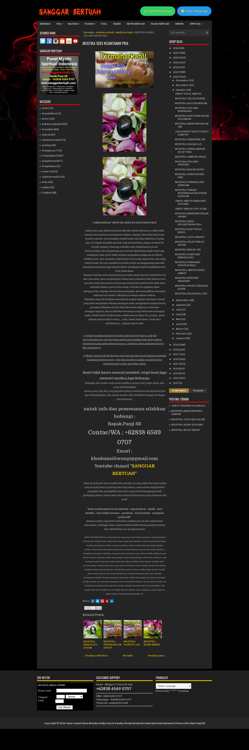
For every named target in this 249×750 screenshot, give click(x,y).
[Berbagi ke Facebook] (96, 608)
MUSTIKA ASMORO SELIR (190, 156)
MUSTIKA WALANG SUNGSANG (186, 109)
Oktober (181, 90)
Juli (178, 309)
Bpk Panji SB (197, 723)
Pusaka (90, 23)
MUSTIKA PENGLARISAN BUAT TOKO (190, 150)
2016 (176, 359)
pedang (46, 145)
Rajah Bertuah (160, 23)
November (182, 85)
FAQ (60, 23)
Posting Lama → (157, 655)
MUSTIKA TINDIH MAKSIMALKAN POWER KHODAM (191, 193)
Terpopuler (198, 390)
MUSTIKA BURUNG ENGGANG (186, 279)
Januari (180, 338)
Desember (182, 80)
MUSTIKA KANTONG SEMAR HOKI (187, 256)
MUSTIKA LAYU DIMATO (190, 237)
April (179, 324)
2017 (176, 354)
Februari (181, 333)
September (183, 300)
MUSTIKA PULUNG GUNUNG (186, 163)
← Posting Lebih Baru (95, 655)
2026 (176, 48)
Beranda (45, 23)
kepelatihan (49, 113)
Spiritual (196, 23)
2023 (176, 62)
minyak (46, 134)
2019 (176, 344)
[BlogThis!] (89, 608)
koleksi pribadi (105, 32)
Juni (179, 314)
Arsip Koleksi (179, 390)
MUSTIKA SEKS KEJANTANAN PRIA (105, 43)
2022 (176, 67)
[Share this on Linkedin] (112, 601)
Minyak (179, 23)
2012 (176, 378)
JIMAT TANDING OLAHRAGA (188, 405)
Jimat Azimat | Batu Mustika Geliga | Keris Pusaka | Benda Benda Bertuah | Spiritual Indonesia (120, 723)
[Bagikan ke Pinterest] (100, 608)
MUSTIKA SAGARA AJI (188, 144)
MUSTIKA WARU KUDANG (187, 424)
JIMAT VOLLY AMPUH (188, 93)
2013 (176, 373)
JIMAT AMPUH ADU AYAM (191, 208)
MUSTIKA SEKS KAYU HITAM (90, 644)
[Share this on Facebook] (93, 601)
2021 (176, 72)
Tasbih (117, 23)
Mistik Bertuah (136, 23)
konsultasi (48, 129)
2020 (176, 76)
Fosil (104, 23)
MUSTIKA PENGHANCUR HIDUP (112, 644)
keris (45, 118)
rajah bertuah (50, 176)
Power (46, 171)
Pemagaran (48, 150)
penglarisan (49, 161)
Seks (45, 182)
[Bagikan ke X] (93, 608)
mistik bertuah (124, 32)
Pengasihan (48, 155)
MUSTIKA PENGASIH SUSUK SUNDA (187, 264)
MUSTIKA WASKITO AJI (132, 643)
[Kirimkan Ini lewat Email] (86, 608)
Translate (183, 691)
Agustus (181, 305)
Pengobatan (49, 166)
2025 (176, 52)
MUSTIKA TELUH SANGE (190, 98)
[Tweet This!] (97, 601)
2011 (176, 383)
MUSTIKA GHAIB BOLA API (191, 293)
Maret (180, 328)
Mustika (74, 23)
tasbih (45, 187)
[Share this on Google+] (102, 601)
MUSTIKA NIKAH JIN (188, 249)
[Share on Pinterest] (107, 601)
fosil (44, 108)
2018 (176, 349)
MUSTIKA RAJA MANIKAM (191, 103)
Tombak (46, 192)
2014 (176, 368)
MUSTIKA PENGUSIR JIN (190, 139)
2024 (176, 57)
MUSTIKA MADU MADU (185, 430)
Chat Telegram (195, 11)
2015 (176, 363)
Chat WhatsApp (159, 11)
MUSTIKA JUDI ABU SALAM (188, 419)
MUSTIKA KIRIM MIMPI (152, 643)
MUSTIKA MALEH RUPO (189, 169)
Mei (178, 319)
